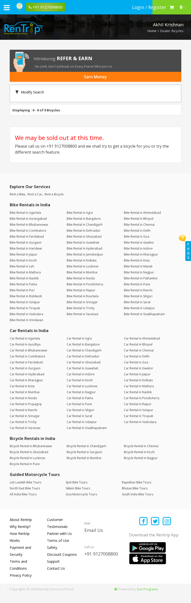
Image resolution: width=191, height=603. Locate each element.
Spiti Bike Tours (76, 482)
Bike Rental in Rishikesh (26, 296)
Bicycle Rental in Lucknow (27, 458)
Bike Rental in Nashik (24, 278)
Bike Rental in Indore (138, 248)
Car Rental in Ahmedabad (142, 338)
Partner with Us (59, 533)
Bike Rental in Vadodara (26, 314)
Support (53, 561)
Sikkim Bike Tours (78, 488)
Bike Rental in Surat (137, 302)
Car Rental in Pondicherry (141, 398)
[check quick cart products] (172, 7)
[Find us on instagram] (166, 521)
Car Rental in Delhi (136, 356)
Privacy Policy (21, 575)
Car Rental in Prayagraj (26, 404)
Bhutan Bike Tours (134, 488)
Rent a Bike (17, 194)
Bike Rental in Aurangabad (28, 218)
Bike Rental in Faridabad (27, 236)
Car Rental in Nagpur (81, 392)
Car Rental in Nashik (138, 392)
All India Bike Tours (23, 494)
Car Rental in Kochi (80, 380)
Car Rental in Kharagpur (26, 380)
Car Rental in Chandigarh (84, 350)
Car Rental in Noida (23, 398)
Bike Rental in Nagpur (139, 272)
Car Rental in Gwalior (138, 368)
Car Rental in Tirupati (138, 416)
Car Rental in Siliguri (80, 410)
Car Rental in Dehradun (83, 356)
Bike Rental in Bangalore (84, 218)
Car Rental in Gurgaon (25, 368)
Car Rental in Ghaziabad (83, 362)
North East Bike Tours (25, 488)
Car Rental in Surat (79, 416)
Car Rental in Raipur (137, 404)
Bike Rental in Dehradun (83, 230)
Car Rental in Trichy (23, 422)
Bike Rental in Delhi (137, 230)
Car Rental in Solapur (138, 410)
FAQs (188, 251)
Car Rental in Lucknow (82, 386)
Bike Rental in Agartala (25, 213)
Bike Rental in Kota (137, 260)
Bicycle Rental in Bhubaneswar (31, 446)
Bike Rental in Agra (80, 213)
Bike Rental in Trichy (81, 308)
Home (151, 31)
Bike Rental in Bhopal (138, 218)
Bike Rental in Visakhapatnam (144, 314)
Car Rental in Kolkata (138, 380)
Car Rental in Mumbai (25, 392)
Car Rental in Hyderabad (27, 374)
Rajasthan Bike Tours (136, 482)
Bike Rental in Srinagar (82, 302)
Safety (52, 547)
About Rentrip (21, 519)
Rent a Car (35, 194)
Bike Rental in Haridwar (26, 248)
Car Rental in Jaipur (137, 374)
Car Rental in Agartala (25, 338)
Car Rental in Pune (79, 404)
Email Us (93, 530)
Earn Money (95, 77)
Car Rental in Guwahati (82, 368)
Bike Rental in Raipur (81, 290)
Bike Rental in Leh (22, 266)
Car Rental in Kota (22, 386)
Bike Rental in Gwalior (139, 242)
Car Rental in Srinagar (25, 416)
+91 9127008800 (101, 554)
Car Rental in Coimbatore (27, 356)
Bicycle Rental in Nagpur (141, 458)
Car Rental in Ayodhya (25, 344)
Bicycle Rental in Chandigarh (86, 446)
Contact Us (56, 568)
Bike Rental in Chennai (139, 224)
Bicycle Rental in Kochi (139, 452)
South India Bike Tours (137, 494)
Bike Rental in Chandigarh (84, 224)
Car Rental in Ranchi (23, 410)
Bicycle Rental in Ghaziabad (29, 452)
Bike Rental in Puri (22, 290)
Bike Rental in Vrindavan (26, 320)
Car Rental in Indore (81, 374)
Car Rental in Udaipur (82, 422)
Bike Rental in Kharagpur (141, 254)
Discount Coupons (62, 554)
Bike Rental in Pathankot (140, 278)
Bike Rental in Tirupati (25, 308)
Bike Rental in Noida (81, 278)
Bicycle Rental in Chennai (141, 446)
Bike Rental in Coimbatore (28, 230)
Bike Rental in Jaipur (23, 254)
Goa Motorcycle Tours (81, 494)
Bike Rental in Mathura (25, 272)
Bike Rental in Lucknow (82, 266)
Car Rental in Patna (80, 398)
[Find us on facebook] (143, 521)
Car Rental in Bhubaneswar (29, 350)
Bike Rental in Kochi (23, 260)
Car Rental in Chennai (139, 350)
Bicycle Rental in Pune (25, 464)
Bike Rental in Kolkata (81, 260)
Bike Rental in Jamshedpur (85, 254)
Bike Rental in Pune (137, 284)
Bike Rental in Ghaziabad (84, 236)
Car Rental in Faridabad (26, 362)
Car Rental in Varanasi (25, 428)
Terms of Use (58, 540)
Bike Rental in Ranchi (138, 290)
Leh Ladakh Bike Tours (25, 482)
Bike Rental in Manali (138, 266)
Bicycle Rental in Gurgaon (84, 452)
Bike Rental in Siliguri (138, 296)
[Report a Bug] (115, 589)
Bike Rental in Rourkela (82, 296)
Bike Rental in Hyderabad (84, 248)
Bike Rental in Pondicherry (85, 284)
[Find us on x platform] (155, 521)
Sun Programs (147, 589)
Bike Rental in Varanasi (82, 314)
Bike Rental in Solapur (25, 302)
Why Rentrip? (20, 526)
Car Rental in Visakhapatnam (87, 428)
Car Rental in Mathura (139, 386)
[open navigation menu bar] (6, 7)
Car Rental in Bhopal (138, 344)
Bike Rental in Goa (136, 236)
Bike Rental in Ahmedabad (142, 213)
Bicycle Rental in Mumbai (84, 458)
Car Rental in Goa (136, 362)
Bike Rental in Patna (23, 284)
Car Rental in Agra (79, 338)
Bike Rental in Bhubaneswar (29, 224)
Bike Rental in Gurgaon (26, 242)
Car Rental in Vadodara (140, 422)
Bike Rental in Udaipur (139, 308)
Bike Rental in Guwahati (83, 242)
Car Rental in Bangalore (83, 344)
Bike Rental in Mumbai (82, 272)
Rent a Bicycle (54, 194)
